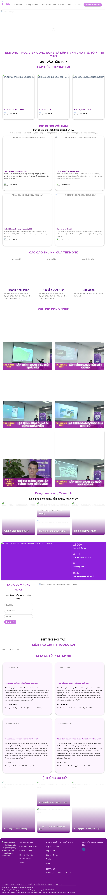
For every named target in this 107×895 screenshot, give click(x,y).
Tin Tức (78, 5)
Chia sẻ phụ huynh (65, 5)
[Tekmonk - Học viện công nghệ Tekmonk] (6, 4)
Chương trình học (31, 5)
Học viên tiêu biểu (49, 5)
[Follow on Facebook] (83, 849)
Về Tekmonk (17, 5)
